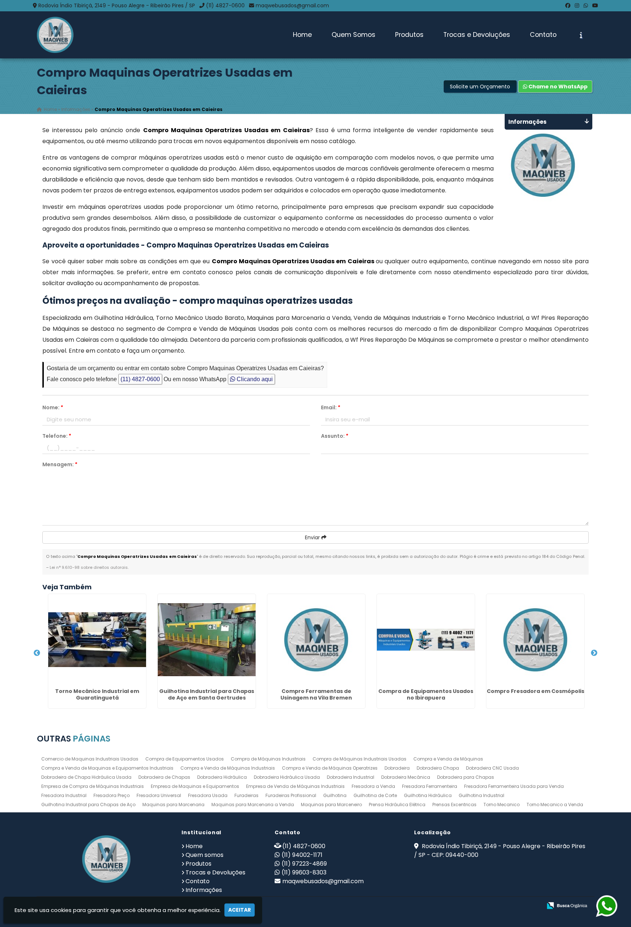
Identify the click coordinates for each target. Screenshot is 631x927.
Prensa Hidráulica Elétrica (397, 804)
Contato (543, 34)
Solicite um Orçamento (480, 86)
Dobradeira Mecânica (405, 777)
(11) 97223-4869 (304, 863)
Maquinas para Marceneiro (331, 804)
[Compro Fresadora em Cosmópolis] (535, 639)
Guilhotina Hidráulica (428, 795)
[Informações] (581, 35)
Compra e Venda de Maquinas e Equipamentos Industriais (107, 768)
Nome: (52, 407)
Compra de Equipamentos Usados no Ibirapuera (425, 694)
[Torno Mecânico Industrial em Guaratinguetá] (97, 639)
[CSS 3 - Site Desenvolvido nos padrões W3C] (508, 906)
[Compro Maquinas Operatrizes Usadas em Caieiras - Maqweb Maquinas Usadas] (55, 35)
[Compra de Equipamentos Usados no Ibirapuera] (426, 639)
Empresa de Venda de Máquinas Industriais (295, 786)
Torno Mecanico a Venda (555, 804)
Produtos (409, 34)
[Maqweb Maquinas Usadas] (106, 859)
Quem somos (204, 855)
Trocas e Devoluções (476, 34)
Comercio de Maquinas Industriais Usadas (89, 759)
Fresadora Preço (111, 795)
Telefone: (56, 436)
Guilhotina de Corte (375, 795)
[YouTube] (595, 5)
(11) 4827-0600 (225, 5)
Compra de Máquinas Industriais (268, 759)
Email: (330, 407)
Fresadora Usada (207, 795)
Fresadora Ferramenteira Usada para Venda (514, 786)
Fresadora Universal (159, 795)
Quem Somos (353, 34)
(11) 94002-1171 (302, 855)
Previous (37, 653)
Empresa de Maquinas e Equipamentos (195, 786)
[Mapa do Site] (464, 906)
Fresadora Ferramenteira (429, 786)
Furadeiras (246, 795)
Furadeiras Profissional (290, 795)
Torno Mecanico (501, 804)
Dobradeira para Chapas (465, 777)
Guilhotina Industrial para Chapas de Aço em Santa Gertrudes (206, 694)
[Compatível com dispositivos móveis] (533, 906)
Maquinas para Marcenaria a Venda (252, 804)
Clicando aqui (254, 379)
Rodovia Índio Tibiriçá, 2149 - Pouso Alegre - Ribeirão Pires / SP (116, 5)
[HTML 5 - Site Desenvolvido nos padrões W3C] (483, 906)
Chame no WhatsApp (557, 86)
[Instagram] (577, 5)
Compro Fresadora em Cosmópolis (535, 691)
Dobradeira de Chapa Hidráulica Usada (86, 777)
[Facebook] (567, 5)
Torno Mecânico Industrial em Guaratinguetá (97, 694)
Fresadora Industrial (64, 795)
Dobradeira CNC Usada (492, 768)
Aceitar (239, 909)
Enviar (313, 537)
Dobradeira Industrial (350, 777)
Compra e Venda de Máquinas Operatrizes (330, 768)
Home (302, 34)
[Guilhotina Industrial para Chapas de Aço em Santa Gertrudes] (207, 639)
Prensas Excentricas (454, 804)
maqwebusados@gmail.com (292, 5)
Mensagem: (59, 464)
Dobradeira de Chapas (164, 777)
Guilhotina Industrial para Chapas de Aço (88, 804)
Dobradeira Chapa (438, 768)
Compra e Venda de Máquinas (448, 759)
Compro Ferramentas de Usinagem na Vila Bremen (316, 694)
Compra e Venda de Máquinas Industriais (227, 768)
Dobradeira (397, 768)
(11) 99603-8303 (304, 872)
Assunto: (334, 436)
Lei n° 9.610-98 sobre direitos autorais (89, 567)
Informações (204, 890)
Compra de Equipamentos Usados (184, 759)
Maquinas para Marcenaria (173, 804)
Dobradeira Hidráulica (222, 777)
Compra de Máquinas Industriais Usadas (359, 759)
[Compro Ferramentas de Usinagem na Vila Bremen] (316, 639)
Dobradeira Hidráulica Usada (287, 777)
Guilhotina (335, 795)
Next (594, 653)
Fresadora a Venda (373, 786)
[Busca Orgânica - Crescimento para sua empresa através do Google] (567, 905)
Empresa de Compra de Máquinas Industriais (92, 786)
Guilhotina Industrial (481, 795)
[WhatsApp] (586, 5)
